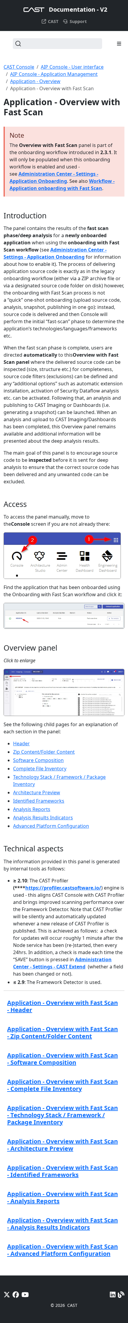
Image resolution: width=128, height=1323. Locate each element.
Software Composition (38, 760)
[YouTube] (25, 1294)
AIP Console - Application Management (54, 74)
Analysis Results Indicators (43, 817)
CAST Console (19, 67)
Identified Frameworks (38, 801)
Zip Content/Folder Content (44, 752)
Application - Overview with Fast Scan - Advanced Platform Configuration (62, 1250)
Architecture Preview (36, 792)
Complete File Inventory (39, 768)
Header (21, 743)
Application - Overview (35, 81)
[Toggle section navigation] (119, 43)
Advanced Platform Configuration (51, 826)
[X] (7, 1294)
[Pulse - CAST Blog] (121, 1294)
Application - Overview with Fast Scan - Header (62, 1006)
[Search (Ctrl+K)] (57, 43)
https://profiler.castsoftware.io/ (63, 887)
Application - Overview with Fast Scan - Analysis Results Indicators (62, 1223)
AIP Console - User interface (72, 67)
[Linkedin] (112, 1294)
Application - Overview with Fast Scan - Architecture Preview (62, 1144)
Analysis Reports (31, 809)
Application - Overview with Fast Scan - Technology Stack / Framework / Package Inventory (62, 1115)
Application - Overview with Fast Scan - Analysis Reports (62, 1197)
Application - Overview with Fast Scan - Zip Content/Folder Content (62, 1032)
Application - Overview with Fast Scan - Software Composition (62, 1058)
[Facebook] (16, 1294)
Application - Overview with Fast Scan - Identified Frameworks (62, 1171)
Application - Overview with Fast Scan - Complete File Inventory (62, 1085)
